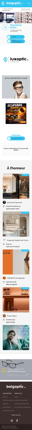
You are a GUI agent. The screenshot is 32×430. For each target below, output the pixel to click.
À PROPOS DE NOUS (8, 410)
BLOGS (16, 397)
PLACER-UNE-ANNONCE (21, 400)
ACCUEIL (5, 397)
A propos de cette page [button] (26, 9)
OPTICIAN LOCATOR (8, 400)
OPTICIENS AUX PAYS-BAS (21, 404)
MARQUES (5, 404)
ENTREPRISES (7, 407)
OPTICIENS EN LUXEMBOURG (22, 407)
